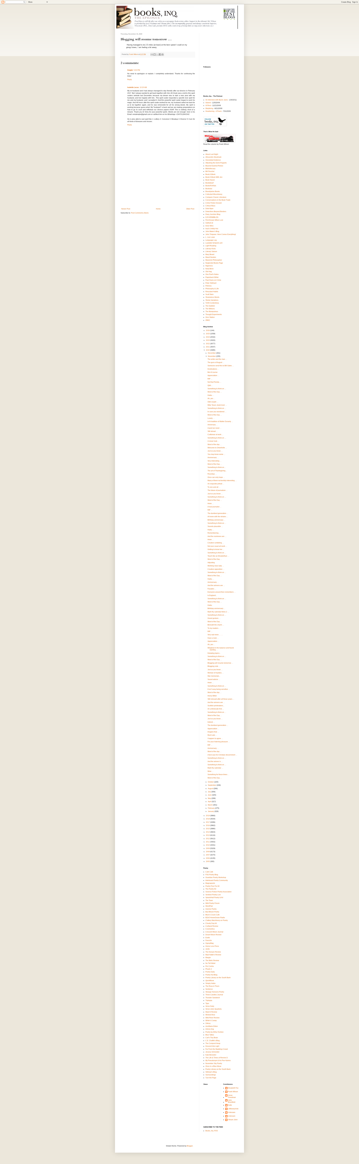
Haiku (210, 605)
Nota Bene (209, 269)
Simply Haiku (210, 983)
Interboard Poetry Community (216, 880)
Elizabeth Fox (233, 1088)
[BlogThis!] (154, 54)
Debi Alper (209, 209)
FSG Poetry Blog (211, 875)
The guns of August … (216, 362)
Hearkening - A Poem (213, 111)
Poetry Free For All (212, 886)
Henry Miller (212, 696)
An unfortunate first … (216, 709)
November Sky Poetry (213, 1063)
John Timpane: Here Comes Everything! (220, 234)
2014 (208, 832)
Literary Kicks (210, 249)
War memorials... (214, 676)
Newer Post (125, 209)
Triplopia (208, 1000)
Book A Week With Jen (213, 177)
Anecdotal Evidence (213, 160)
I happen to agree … (215, 738)
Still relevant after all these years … (221, 699)
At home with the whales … (218, 517)
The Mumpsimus (211, 311)
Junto (207, 949)
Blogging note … (214, 666)
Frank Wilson (233, 1092)
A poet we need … (214, 428)
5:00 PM (137, 70)
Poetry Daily (210, 972)
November (212, 356)
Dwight (130, 70)
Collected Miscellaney (213, 194)
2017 (208, 822)
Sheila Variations (211, 300)
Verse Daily (209, 1006)
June (210, 795)
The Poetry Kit (210, 889)
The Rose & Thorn (212, 986)
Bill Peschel (209, 171)
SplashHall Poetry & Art (214, 897)
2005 (208, 861)
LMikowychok (233, 1109)
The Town (209, 900)
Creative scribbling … (216, 543)
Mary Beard (209, 254)
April (210, 802)
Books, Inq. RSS (211, 1131)
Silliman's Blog (211, 1072)
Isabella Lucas (133, 87)
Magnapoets (210, 883)
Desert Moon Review (213, 935)
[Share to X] (157, 54)
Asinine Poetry (211, 909)
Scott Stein (209, 294)
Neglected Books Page (214, 263)
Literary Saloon (211, 251)
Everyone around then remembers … (222, 592)
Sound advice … (214, 679)
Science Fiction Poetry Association (218, 892)
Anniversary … (213, 458)
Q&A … (210, 385)
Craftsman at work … (215, 435)
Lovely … (211, 418)
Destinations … (213, 369)
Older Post (190, 209)
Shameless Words (212, 297)
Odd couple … (213, 402)
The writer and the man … (217, 359)
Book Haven (210, 180)
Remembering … (214, 533)
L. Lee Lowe (210, 237)
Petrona (208, 286)
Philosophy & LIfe (212, 289)
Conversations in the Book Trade (217, 200)
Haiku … (211, 395)
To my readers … (214, 628)
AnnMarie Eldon (211, 1026)
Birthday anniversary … (216, 520)
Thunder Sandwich (212, 998)
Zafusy (207, 1023)
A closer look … (213, 441)
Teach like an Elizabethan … (218, 556)
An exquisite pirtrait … (216, 484)
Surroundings (210, 1075)
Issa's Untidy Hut (211, 229)
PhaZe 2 (208, 969)
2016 (208, 825)
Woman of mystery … (216, 673)
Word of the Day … (215, 392)
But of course (213, 372)
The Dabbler (210, 306)
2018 (208, 819)
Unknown (231, 1112)
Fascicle (208, 940)
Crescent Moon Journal (214, 932)
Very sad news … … (215, 635)
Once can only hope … (216, 477)
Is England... (212, 595)
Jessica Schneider (212, 1052)
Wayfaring (209, 108)
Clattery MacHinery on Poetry (216, 920)
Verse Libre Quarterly (213, 1009)
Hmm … (211, 504)
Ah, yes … (211, 398)
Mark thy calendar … (215, 768)
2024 (208, 337)
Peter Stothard (210, 283)
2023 (208, 340)
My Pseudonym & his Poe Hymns (218, 1060)
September (212, 785)
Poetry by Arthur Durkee (214, 1032)
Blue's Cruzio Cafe (212, 915)
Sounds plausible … (215, 526)
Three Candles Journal (214, 995)
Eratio (207, 938)
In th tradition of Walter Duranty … (220, 421)
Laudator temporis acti (213, 243)
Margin (208, 958)
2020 (208, 350)
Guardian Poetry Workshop (215, 877)
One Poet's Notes (212, 274)
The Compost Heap (212, 1043)
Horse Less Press (212, 946)
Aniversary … (213, 425)
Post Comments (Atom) (140, 213)
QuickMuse (209, 981)
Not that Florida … (214, 382)
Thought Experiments (213, 314)
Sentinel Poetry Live (213, 895)
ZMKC (207, 320)
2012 (208, 839)
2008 (208, 852)
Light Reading (210, 246)
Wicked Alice (210, 1015)
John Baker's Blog (212, 231)
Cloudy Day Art (211, 923)
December (212, 353)
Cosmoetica (210, 929)
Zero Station (210, 317)
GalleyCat (209, 223)
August (211, 789)
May (209, 798)
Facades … (212, 589)
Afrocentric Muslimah (213, 157)
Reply (129, 80)
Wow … (210, 771)
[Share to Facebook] (159, 54)
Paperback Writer (212, 277)
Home (158, 209)
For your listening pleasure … (219, 742)
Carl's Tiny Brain (211, 1038)
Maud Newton (210, 257)
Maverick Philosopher (213, 260)
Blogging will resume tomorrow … (220, 663)
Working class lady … (216, 566)
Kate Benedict (210, 1055)
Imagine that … (213, 732)
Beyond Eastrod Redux (214, 166)
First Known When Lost (214, 220)
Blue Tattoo (209, 1035)
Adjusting (211, 563)
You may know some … (216, 454)
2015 (208, 829)
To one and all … (214, 487)
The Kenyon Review (213, 952)
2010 (208, 845)
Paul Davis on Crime (213, 280)
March (210, 805)
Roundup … (212, 474)
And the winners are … (216, 585)
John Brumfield (231, 1101)
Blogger (190, 1146)
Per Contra (209, 966)
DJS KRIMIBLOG (211, 217)
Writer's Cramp (211, 1020)
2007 (208, 855)
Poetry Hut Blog (211, 975)
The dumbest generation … (218, 513)
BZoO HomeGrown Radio (215, 918)
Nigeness (209, 266)
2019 (208, 816)
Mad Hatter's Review (213, 955)
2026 (208, 330)
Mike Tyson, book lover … (217, 405)
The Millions (210, 309)
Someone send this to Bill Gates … (221, 366)
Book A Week (210, 174)
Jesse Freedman (232, 1096)
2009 (208, 848)
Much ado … (212, 735)
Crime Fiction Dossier (213, 203)
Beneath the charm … (216, 625)
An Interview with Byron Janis (216, 100)
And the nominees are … (217, 536)
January (211, 811)
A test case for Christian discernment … (222, 755)
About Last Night (211, 154)
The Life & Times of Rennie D (216, 1058)
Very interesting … (214, 461)
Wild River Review (212, 1018)
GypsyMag (209, 943)
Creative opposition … (216, 569)
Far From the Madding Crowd (216, 1049)
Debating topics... (214, 653)
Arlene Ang (209, 1029)
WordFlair (209, 906)
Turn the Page (210, 1078)
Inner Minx (209, 226)
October (211, 782)
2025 (208, 334)
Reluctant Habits (211, 292)
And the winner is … (215, 761)
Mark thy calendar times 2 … (218, 612)
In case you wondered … (217, 412)
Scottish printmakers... (216, 706)
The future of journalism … (218, 490)
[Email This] (151, 54)
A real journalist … (214, 507)
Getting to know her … (216, 549)
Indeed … (211, 722)
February (211, 808)
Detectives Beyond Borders (215, 211)
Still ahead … (213, 431)
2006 (208, 858)
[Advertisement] (158, 186)
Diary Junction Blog (212, 214)
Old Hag (208, 272)
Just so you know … (215, 451)
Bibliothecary (210, 169)
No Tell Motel (210, 963)
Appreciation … (213, 375)
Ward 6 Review (211, 1012)
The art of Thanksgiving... (217, 471)
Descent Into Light (212, 1046)
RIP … (210, 379)
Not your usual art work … (217, 546)
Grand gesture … (214, 618)
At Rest (208, 105)
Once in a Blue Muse (213, 1066)
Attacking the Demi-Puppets (216, 163)
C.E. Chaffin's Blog (212, 1041)
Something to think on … (217, 389)
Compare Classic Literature (215, 197)
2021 (208, 347)
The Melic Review (212, 960)
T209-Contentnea (212, 303)
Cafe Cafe (209, 872)
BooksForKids (210, 186)
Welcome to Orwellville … (217, 448)
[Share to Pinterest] (162, 54)
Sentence (209, 989)
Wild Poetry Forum (212, 903)
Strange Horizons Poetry (214, 992)
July (209, 792)
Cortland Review (211, 926)
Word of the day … (215, 444)
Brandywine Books (212, 191)
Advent (208, 103)
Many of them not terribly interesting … (222, 481)
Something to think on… (217, 467)
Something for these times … (218, 774)
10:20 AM (143, 87)
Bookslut (208, 189)
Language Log (211, 240)
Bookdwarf (209, 183)
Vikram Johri (233, 1120)
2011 (208, 842)
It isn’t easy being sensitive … (219, 689)
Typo (207, 1003)
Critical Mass (210, 206)
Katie (230, 1105)
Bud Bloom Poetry (212, 912)
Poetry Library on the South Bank (218, 978)
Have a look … (213, 638)
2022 (208, 344)
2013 (208, 835)
